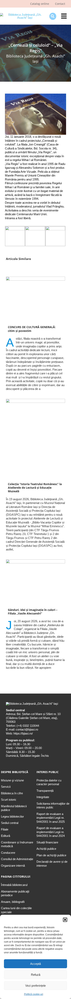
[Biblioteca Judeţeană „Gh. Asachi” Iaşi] (23, 14)
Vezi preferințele (35, 985)
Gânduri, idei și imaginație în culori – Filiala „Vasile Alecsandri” (32, 611)
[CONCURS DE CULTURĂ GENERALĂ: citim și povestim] (35, 299)
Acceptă (35, 963)
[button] (65, 920)
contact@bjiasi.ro (27, 729)
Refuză (35, 974)
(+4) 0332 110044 (27, 725)
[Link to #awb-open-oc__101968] (52, 16)
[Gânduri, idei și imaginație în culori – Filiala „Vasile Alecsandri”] (35, 581)
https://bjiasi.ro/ (23, 733)
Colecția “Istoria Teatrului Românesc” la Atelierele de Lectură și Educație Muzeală (35, 487)
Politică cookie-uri (33, 994)
